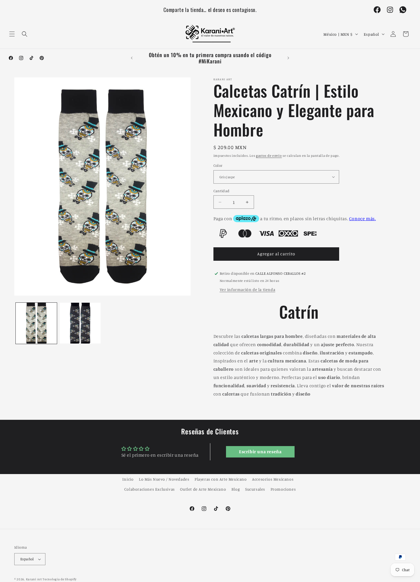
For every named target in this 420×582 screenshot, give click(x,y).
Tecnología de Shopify (60, 579)
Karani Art (34, 579)
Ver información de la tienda (247, 289)
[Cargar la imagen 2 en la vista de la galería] (80, 323)
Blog (235, 489)
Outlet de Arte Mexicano (203, 489)
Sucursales (255, 489)
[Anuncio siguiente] (288, 58)
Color (218, 165)
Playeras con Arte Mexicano (221, 479)
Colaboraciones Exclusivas (149, 489)
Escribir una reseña (260, 452)
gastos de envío (269, 155)
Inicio (128, 479)
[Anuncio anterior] (131, 58)
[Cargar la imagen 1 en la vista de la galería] (36, 323)
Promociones (283, 489)
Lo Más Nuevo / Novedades (164, 479)
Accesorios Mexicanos (272, 479)
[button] (12, 34)
